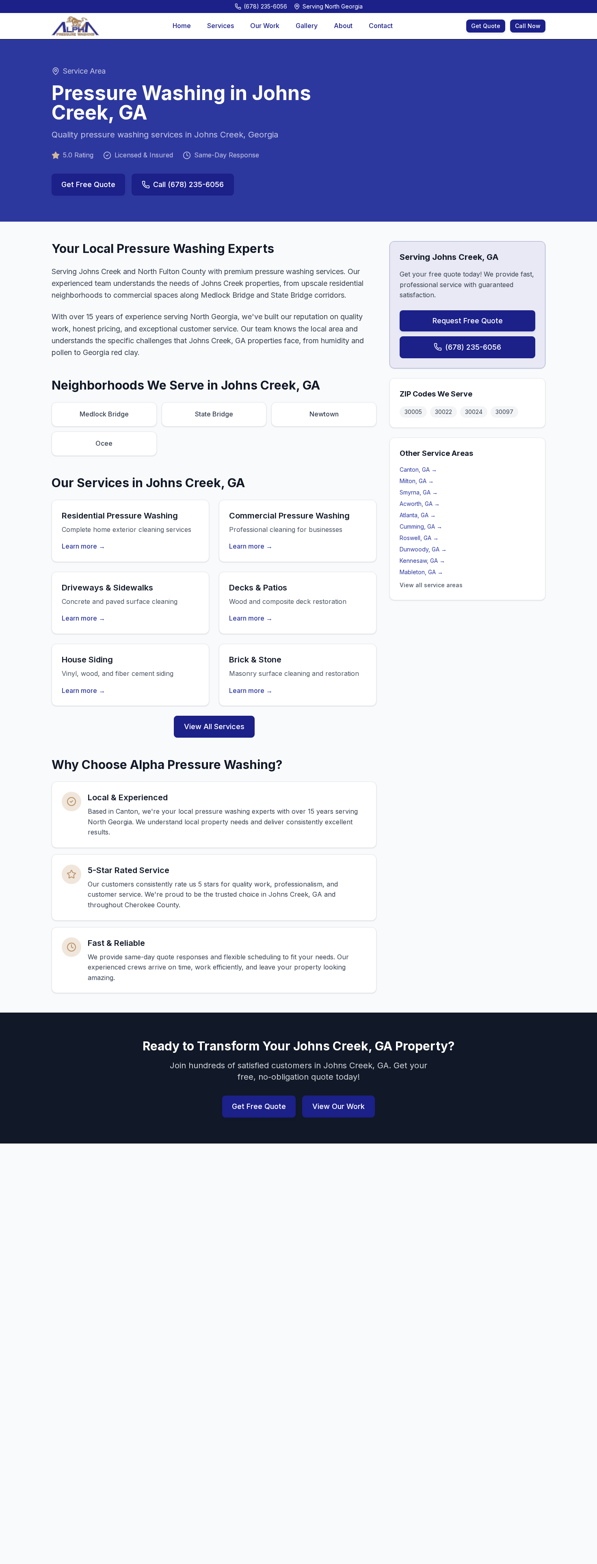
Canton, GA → (418, 469)
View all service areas (431, 584)
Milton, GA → (417, 480)
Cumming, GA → (421, 526)
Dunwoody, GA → (423, 548)
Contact (381, 26)
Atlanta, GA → (418, 514)
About (343, 26)
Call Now (528, 25)
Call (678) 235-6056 (188, 184)
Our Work (264, 26)
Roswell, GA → (419, 537)
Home (182, 26)
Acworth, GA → (420, 503)
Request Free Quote (468, 320)
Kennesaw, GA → (422, 560)
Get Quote (485, 25)
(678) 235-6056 (473, 346)
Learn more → (83, 546)
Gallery (307, 26)
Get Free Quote (88, 184)
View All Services (214, 726)
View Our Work (338, 1106)
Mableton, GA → (421, 571)
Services (220, 26)
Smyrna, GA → (419, 491)
